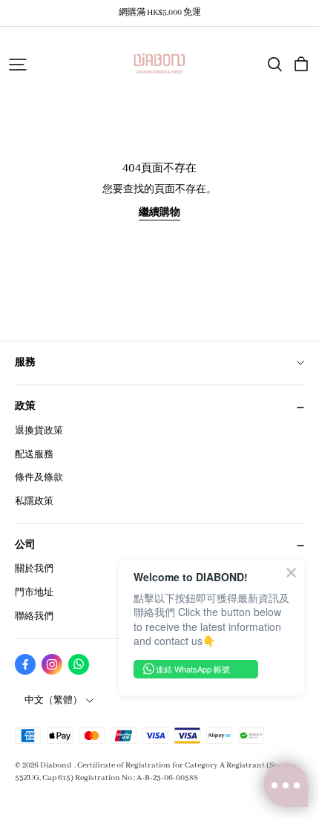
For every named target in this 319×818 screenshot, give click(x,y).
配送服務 (34, 454)
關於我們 (34, 569)
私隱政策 (34, 501)
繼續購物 (159, 212)
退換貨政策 (39, 430)
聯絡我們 (34, 616)
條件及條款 (39, 477)
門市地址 (34, 592)
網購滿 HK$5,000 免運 (160, 12)
